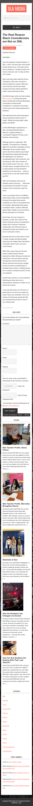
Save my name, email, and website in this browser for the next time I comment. (16, 379)
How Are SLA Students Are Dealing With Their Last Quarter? (14, 660)
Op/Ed (5, 734)
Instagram (13, 415)
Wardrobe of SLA (10, 559)
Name (5, 348)
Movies (5, 717)
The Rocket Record (8, 747)
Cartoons (5, 700)
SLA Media (16, 8)
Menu (18, 27)
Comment (6, 324)
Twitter (20, 415)
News (4, 730)
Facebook (6, 415)
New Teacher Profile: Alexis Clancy (15, 448)
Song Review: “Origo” (15, 762)
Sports (5, 743)
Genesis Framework (24, 801)
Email (5, 357)
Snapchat (26, 415)
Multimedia (6, 726)
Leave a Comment (9, 48)
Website (5, 367)
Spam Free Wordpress (12, 405)
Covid (4, 705)
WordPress (15, 803)
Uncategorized (7, 751)
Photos (5, 738)
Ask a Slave (8, 98)
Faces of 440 (6, 709)
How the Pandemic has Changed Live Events (13, 614)
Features (5, 713)
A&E (12, 307)
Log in (19, 803)
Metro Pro (15, 801)
